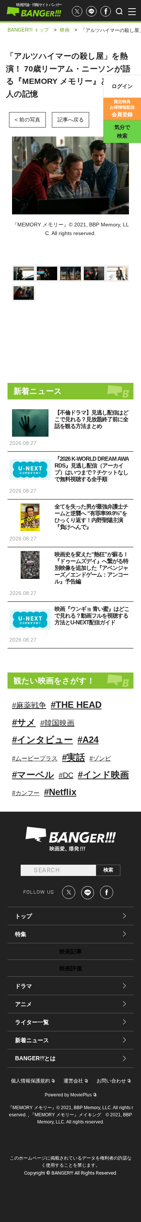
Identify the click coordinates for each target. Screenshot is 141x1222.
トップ (23, 916)
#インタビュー (42, 740)
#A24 (88, 740)
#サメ (24, 722)
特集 (20, 934)
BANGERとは (35, 1058)
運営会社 (73, 1081)
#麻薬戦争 (29, 705)
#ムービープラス (35, 758)
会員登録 (122, 108)
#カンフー (25, 793)
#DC (66, 775)
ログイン (122, 86)
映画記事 (70, 951)
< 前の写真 (27, 120)
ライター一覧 (32, 1022)
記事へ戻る (71, 120)
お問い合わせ (111, 1081)
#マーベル (33, 775)
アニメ (23, 1004)
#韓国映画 (57, 723)
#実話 (73, 757)
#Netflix (60, 792)
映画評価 (70, 968)
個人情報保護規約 (30, 1081)
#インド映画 (103, 775)
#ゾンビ (100, 758)
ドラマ (23, 986)
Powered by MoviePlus (68, 1095)
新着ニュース (32, 1040)
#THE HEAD (76, 705)
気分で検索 (122, 131)
